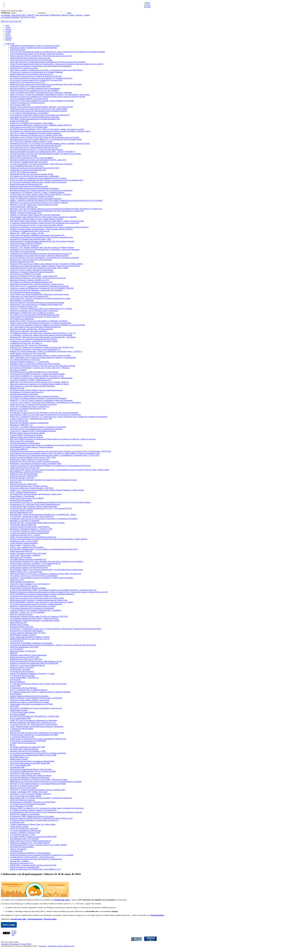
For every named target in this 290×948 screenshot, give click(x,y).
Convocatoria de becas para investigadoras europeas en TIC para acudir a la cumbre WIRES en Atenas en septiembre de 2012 (55, 453)
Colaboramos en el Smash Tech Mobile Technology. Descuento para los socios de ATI (41, 253)
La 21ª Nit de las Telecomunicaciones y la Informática (29, 113)
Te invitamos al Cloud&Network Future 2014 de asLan (30, 231)
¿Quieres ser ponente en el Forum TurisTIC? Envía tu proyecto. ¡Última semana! (39, 109)
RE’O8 (12, 745)
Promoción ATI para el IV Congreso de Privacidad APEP (30, 86)
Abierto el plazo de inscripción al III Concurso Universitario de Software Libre (38, 739)
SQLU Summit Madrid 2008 (20, 765)
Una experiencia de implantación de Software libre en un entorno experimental (38, 753)
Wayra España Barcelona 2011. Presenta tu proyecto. (29, 486)
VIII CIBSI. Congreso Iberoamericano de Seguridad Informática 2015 (35, 119)
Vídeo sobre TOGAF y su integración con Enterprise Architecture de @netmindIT (39, 286)
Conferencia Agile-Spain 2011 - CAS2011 (25, 535)
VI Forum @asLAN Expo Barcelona (23, 688)
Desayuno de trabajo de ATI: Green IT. (24, 586)
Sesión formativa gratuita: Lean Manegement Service (29, 567)
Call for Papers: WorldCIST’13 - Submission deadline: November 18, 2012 (37, 376)
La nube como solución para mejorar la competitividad (29, 533)
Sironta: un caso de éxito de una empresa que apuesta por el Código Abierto (37, 598)
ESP (2, 22)
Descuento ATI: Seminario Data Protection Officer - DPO (30, 239)
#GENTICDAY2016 (17, 50)
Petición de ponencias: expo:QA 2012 (23, 484)
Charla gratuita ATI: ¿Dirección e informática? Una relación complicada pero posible (40, 298)
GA (9, 22)
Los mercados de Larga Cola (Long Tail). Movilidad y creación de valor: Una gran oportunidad (44, 413)
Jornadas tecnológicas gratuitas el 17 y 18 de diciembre (29, 362)
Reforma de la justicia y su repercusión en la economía (29, 702)
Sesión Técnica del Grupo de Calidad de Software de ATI (30, 841)
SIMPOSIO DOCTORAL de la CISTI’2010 (26, 659)
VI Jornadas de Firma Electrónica (22, 671)
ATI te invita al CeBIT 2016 (20, 105)
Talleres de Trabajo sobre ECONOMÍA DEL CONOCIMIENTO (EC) (35, 869)
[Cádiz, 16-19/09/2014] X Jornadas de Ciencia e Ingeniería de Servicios (35, 198)
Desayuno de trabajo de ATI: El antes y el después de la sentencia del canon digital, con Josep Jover (45, 574)
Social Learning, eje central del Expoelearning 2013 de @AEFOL (33, 339)
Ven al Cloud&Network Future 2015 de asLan (26, 166)
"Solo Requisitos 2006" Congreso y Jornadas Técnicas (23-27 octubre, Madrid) (38, 845)
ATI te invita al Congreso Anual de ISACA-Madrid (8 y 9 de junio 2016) (36, 80)
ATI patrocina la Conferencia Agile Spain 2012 (27, 392)
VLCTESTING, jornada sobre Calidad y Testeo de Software (31, 516)
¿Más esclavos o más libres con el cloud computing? (28, 331)
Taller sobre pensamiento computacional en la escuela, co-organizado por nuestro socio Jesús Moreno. (46, 70)
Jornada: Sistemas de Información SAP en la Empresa (29, 696)
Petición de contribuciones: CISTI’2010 (24, 647)
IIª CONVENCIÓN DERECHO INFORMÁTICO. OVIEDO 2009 (34, 716)
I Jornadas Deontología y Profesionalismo (25, 443)
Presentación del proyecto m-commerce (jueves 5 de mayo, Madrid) (34, 90)
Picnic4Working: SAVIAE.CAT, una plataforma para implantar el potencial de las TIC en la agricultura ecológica (50, 502)
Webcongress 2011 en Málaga (20, 557)
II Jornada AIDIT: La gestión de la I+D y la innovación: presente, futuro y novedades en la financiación (47, 808)
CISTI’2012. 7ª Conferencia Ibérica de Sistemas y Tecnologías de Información (38, 427)
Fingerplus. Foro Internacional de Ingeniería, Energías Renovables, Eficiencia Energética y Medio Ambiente (48, 539)
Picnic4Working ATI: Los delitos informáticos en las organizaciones (34, 372)
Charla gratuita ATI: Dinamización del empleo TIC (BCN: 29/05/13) (34, 317)
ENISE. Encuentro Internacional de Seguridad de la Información (33, 537)
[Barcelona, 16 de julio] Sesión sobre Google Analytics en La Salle (34, 205)
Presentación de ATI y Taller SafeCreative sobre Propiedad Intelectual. (35, 504)
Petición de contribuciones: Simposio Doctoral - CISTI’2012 (31, 488)
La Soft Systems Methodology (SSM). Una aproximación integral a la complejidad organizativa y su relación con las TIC (53, 590)
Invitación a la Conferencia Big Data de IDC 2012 (28, 408)
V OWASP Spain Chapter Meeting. (22, 712)
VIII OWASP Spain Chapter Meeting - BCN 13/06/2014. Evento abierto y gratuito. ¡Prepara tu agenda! (47, 221)
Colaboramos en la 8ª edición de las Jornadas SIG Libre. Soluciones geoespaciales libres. (41, 237)
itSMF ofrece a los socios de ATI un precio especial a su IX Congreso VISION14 (39, 203)
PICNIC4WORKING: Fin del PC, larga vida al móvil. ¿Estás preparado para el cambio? (41, 602)
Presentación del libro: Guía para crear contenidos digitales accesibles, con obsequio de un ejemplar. (45, 154)
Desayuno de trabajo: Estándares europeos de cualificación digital (33, 48)
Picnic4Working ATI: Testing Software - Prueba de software (31, 447)
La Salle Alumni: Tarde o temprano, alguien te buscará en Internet (33, 506)
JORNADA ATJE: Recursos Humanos (24, 474)
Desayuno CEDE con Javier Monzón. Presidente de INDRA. (32, 196)
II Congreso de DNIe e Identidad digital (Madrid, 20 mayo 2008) (33, 755)
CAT (6, 22)
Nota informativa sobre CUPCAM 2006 (24, 839)
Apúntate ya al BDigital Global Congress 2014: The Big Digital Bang (35, 215)
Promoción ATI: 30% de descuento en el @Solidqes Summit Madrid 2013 (36, 304)
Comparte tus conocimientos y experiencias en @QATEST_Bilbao (34, 341)
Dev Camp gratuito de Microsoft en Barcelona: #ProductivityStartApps (35, 327)
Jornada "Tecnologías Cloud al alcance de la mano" (28, 553)
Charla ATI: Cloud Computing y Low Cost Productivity (30, 584)
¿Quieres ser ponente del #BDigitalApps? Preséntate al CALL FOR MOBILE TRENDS (42, 288)
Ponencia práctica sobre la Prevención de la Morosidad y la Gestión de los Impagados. (40, 323)
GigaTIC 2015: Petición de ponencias (23, 172)
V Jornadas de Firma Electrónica (21, 729)
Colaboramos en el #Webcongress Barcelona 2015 (28, 170)
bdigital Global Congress (19, 710)
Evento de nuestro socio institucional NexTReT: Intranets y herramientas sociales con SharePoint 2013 (46, 180)
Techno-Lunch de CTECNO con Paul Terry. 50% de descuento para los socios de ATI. (41, 56)
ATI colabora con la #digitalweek (22, 319)
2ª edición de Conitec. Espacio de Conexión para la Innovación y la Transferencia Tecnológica (43, 519)
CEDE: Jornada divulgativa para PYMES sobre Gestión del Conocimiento (36, 726)
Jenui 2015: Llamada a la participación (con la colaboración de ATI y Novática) (38, 178)
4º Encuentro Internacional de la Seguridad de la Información (32, 608)
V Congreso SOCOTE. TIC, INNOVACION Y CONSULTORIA (34, 724)
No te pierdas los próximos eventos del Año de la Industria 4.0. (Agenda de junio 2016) (41, 78)
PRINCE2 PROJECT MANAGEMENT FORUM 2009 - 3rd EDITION (36, 698)
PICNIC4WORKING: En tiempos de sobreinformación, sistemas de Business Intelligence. (42, 594)
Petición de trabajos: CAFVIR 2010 (23, 651)
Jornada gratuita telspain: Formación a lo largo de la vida (30, 58)
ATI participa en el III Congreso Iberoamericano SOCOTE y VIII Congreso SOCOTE (41, 508)
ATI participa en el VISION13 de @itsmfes (25, 274)
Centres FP (30, 15)
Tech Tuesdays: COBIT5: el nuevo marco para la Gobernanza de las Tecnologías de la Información (45, 415)
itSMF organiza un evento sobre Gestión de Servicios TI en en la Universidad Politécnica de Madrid (45, 782)
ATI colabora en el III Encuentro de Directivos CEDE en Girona (33, 596)
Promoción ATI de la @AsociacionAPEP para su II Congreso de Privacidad (37, 302)
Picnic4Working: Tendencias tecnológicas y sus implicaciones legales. (35, 620)
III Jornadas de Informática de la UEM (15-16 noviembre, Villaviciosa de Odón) (38, 779)
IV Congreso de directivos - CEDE (22, 835)
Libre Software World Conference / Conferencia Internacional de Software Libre (39, 600)
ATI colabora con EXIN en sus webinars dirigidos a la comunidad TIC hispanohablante (41, 378)
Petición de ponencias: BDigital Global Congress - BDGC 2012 (33, 457)
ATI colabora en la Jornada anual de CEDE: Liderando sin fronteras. (34, 396)
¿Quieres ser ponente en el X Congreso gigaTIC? (27, 103)
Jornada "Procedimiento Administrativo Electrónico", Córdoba (32, 673)
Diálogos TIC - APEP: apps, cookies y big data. (27, 233)
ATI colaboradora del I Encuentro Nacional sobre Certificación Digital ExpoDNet (39, 256)
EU (12, 22)
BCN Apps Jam (15, 482)
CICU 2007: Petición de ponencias (22, 800)
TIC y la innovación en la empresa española (25, 796)
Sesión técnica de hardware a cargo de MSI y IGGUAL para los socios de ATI (38, 278)
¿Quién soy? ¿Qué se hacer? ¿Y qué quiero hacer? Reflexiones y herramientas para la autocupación (45, 402)
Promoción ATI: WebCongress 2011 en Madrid (27, 498)
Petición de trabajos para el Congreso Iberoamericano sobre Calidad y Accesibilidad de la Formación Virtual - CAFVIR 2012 (54, 455)
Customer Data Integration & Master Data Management (30, 777)
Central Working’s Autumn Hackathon (23, 543)
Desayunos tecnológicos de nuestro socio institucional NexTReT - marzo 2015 (38, 160)
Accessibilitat (5, 15)
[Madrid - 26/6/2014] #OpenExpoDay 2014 (25, 213)
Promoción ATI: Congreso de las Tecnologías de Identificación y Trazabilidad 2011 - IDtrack (43, 514)
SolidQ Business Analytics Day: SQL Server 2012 (28, 353)
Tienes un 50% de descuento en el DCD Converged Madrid (31, 158)
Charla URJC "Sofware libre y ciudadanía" (25, 555)
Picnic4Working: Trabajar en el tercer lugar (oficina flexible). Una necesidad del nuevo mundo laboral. (46, 569)
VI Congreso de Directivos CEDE (22, 676)
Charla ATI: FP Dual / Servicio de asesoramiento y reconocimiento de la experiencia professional (44, 258)
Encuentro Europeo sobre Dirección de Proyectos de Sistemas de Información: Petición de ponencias (46, 812)
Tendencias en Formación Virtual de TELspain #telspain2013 (32, 272)
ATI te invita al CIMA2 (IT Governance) (24, 245)
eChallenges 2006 (16, 851)
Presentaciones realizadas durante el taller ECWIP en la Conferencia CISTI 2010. (39, 616)
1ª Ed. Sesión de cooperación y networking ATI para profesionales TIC (35, 349)
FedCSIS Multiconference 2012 (21, 512)
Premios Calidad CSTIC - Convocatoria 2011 (26, 572)
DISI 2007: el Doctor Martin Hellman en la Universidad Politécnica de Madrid (38, 784)
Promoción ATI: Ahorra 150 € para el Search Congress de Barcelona (34, 461)
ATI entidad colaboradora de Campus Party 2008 (27, 747)
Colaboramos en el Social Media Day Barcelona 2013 (29, 296)
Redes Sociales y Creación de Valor (22, 545)
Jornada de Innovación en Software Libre (25, 468)
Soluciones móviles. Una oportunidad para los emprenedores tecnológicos (36, 429)
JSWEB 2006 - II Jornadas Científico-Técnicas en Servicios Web (33, 865)
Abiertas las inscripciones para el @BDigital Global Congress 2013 (34, 311)
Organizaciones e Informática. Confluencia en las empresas (31, 643)
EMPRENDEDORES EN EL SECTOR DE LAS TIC (30, 639)
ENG (16, 22)
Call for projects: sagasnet (19, 826)
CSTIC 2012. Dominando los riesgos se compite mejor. (30, 406)
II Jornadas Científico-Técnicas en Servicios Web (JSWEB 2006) (33, 837)
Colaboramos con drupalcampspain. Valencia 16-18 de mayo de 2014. (35, 46)
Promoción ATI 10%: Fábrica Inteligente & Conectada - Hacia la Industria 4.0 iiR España (42, 101)
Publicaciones (55, 15)
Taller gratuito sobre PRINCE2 (21, 551)
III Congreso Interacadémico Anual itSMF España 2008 (30, 763)
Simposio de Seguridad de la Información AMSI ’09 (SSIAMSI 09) (34, 663)
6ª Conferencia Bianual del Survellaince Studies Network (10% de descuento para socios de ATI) (44, 223)
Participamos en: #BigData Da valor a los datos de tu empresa (32, 313)
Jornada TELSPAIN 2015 (19, 121)
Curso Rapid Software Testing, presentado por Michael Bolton (32, 761)
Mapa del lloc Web (18, 15)
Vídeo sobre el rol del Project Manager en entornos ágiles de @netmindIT (36, 290)
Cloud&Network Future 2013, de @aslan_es (26, 343)
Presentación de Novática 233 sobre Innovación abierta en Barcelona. (35, 117)
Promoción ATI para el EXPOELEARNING (26, 243)
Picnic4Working (16, 694)
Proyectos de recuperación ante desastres (24, 786)
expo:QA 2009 (15, 686)
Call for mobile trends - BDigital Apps (23, 207)
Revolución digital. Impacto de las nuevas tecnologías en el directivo (34, 188)
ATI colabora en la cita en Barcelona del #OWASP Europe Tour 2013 (35, 315)
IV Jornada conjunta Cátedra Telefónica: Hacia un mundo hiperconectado (36, 390)
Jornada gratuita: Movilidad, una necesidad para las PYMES (31, 704)
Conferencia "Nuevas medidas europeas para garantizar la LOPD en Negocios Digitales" (42, 578)
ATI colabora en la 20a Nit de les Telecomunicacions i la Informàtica (34, 176)
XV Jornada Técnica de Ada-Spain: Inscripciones (27, 804)
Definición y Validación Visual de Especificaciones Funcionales (33, 606)
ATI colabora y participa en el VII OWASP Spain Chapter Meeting (34, 576)
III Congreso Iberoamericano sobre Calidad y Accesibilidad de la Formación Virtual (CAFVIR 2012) (46, 445)
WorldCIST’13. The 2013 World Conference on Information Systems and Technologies (41, 400)
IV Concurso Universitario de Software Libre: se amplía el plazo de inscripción (38, 684)
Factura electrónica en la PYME (21, 806)
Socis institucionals (42, 15)
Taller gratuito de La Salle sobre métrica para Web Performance (32, 386)
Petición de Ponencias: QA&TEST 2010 (24, 657)
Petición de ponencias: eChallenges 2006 (24, 867)
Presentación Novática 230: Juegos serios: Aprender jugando (31, 174)
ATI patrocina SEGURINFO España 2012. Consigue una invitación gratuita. (37, 374)
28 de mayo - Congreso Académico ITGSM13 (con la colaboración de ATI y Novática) (41, 309)
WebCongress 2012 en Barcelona (22, 441)
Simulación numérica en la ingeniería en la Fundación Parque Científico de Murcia (39, 384)
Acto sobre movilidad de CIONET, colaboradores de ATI (30, 380)
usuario (13, 13)
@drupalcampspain (34, 919)
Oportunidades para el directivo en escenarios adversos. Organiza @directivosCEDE (40, 355)
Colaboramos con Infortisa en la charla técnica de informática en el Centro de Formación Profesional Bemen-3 (49, 227)
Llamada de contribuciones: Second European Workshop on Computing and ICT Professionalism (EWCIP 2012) (50, 466)
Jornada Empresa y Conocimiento (22, 496)
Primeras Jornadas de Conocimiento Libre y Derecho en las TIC (33, 722)
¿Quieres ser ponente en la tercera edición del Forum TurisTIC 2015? (34, 168)
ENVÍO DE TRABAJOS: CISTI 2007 (24, 828)
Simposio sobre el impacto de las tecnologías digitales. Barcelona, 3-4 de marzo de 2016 (41, 107)
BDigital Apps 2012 (17, 388)
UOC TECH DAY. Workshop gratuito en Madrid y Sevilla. (31, 141)
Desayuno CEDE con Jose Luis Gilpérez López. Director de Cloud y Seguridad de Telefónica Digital (46, 264)
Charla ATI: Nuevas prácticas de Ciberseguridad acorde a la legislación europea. (38, 111)
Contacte (87, 15)
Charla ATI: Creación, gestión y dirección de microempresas (31, 270)
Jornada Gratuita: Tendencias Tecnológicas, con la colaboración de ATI (35, 563)
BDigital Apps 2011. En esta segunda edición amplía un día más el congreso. (37, 523)
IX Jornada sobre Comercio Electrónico (24, 749)
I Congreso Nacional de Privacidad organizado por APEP (30, 565)
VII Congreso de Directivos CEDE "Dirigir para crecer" (30, 531)
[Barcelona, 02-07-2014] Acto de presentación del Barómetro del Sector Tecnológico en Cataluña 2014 (47, 211)
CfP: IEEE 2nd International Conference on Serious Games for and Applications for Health (42, 366)
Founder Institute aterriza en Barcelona (24, 394)
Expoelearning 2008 (17, 767)
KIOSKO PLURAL (28, 17)
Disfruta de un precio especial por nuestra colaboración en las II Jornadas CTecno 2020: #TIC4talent (46, 84)
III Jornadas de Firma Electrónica (22, 847)
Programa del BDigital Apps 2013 (22, 262)
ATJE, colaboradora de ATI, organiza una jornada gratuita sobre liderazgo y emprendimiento (43, 357)
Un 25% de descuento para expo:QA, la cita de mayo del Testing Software (36, 225)
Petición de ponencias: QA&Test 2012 (23, 476)
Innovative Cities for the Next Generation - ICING (28, 751)
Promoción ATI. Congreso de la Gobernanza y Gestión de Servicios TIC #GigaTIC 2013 (42, 347)
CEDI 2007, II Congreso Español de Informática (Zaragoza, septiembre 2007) (38, 790)
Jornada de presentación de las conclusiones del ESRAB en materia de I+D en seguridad (41, 855)
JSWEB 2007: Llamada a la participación (25, 814)
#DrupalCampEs (157, 915)
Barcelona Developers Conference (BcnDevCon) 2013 (29, 280)
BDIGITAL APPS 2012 (18, 410)
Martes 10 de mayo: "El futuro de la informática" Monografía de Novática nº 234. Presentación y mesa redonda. (50, 94)
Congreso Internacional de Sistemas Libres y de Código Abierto (33, 824)
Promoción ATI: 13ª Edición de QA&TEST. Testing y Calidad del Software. (37, 192)
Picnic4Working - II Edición (20, 669)
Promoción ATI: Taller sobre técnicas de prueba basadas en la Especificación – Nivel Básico (43, 337)
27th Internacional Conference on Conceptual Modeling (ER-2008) (34, 735)
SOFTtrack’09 (15, 680)
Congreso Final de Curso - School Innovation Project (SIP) (31, 419)
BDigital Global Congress (19, 625)
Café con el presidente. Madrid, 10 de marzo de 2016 (29, 99)
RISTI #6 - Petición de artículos (21, 614)
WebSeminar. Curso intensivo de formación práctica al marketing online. (36, 463)
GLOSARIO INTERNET (10, 17)
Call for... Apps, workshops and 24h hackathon (27, 547)
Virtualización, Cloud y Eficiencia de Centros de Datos (29, 459)
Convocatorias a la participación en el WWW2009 (28, 741)
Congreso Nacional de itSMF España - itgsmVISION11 (30, 527)
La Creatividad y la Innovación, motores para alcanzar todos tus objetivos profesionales (41, 335)
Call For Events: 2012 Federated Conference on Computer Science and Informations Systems (43, 480)
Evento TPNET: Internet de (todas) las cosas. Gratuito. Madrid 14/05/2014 (36, 219)
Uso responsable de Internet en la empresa (25, 292)
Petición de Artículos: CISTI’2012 (22, 478)
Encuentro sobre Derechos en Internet (23, 156)
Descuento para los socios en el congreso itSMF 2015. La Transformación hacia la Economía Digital (46, 139)
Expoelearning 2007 (17, 822)
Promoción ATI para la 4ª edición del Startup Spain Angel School (33, 404)
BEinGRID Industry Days (19, 757)
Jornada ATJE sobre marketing (21, 500)
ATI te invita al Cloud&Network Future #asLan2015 (29, 162)
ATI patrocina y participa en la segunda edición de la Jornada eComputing (36, 72)
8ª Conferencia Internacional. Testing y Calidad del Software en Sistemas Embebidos (40, 692)
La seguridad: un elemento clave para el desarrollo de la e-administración (36, 859)
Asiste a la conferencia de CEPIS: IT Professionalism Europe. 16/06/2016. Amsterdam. (41, 92)
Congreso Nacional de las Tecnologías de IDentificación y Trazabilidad (35, 610)
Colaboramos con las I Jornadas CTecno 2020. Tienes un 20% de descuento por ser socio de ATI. (44, 137)
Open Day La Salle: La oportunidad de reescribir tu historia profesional (35, 133)
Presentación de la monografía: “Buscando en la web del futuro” (33, 802)
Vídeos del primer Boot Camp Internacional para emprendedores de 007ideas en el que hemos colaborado (47, 62)
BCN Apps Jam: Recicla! (19, 421)
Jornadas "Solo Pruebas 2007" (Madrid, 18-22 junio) (29, 792)
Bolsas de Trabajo (67, 15)
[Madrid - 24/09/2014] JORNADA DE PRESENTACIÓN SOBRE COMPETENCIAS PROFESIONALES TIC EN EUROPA (56, 200)
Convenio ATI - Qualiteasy (19, 861)
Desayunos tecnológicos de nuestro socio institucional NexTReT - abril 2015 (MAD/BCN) (42, 152)
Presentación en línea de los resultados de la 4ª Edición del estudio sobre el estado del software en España (47, 97)
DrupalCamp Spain (61, 900)
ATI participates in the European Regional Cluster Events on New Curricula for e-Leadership (43, 217)
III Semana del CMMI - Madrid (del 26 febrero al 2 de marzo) (32, 816)
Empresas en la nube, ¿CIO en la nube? (24, 541)
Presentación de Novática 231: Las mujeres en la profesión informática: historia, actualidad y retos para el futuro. (50, 143)
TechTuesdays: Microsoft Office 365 (23, 525)
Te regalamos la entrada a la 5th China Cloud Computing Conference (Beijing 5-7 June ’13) (43, 333)
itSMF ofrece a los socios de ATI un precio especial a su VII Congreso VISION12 (39, 382)
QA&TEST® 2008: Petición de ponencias (25, 773)
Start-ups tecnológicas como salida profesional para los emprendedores (35, 88)
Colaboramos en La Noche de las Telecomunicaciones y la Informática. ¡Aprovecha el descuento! (45, 249)
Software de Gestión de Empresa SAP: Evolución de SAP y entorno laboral (37, 733)
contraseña (41, 13)
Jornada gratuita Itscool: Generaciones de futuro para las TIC (31, 74)
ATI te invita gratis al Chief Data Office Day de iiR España (31, 60)
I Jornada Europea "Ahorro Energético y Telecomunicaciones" (32, 857)
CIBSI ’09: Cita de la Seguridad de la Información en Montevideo (33, 720)
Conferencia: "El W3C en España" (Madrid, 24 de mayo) (30, 794)
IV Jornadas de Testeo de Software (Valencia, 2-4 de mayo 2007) (33, 810)
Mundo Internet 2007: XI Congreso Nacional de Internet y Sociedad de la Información (41, 798)
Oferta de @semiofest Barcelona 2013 (23, 307)
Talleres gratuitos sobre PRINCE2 (22, 582)
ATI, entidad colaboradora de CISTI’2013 (25, 360)
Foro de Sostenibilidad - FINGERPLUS (24, 678)
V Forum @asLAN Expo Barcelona (23, 743)
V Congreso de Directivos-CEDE (22, 737)
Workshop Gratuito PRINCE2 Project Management (28, 655)
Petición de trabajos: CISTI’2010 (22, 667)
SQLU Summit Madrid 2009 (20, 718)
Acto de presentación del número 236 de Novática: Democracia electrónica (36, 54)
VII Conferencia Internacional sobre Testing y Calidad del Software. (34, 618)
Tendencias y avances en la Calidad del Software (27, 665)
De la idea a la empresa (18, 370)
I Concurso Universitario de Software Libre (25, 830)
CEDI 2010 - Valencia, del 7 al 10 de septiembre (27, 612)
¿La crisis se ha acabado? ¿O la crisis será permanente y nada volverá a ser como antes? (41, 164)
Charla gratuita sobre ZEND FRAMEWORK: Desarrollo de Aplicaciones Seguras (39, 294)
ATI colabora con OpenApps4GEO (22, 251)
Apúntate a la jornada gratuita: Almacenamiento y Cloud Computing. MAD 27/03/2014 (41, 229)
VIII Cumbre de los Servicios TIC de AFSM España (28, 127)
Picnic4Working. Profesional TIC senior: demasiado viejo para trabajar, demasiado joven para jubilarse (46, 561)
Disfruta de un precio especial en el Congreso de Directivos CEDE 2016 (36, 76)
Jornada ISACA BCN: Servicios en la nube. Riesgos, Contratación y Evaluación (39, 321)
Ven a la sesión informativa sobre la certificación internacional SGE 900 (35, 145)
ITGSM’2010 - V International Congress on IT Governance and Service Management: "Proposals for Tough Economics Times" (56, 629)
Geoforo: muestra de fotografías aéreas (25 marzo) (28, 633)
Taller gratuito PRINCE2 (19, 449)
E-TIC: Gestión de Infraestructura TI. (23, 492)
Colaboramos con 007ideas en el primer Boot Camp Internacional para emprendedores (41, 66)
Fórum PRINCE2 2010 (18, 623)
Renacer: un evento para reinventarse (23, 788)
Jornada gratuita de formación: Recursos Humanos (28, 588)
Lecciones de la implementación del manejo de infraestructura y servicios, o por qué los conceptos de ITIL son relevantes (53, 645)
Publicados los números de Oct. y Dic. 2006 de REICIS (30, 843)
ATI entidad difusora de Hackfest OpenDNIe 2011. (28, 559)
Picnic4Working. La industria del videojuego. (26, 472)
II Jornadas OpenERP (18, 714)
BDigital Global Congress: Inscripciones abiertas (27, 433)
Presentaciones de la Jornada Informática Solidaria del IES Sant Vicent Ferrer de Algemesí (42, 241)
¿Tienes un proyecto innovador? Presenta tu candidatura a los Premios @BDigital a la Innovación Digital (47, 325)
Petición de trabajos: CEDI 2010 (21, 627)
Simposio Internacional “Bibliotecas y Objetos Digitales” (30, 853)
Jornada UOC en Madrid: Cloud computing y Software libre (31, 123)
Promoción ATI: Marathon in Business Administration (29, 423)
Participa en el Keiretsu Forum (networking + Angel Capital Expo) (34, 276)
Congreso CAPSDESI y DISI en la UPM (25, 832)
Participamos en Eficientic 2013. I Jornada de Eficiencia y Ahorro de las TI (36, 284)
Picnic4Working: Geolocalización (22, 300)
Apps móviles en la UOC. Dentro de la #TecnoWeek (29, 345)
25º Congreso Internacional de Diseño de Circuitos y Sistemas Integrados (36, 604)
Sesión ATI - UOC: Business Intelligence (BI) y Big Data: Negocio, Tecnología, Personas (42, 247)
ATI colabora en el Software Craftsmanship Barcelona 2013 (31, 282)
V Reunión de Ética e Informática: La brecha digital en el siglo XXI (34, 820)
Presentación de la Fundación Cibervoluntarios (26, 631)
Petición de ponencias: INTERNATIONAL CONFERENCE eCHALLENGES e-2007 (41, 818)
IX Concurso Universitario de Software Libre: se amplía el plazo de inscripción (38, 182)
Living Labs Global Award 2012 (21, 510)
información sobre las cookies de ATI (61, 946)
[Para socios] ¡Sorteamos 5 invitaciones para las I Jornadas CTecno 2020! (36, 135)
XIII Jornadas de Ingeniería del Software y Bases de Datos (31, 769)
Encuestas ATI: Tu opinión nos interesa (24, 68)
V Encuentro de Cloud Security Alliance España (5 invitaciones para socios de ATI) (40, 115)
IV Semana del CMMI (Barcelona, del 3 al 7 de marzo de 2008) (33, 771)
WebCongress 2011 (17, 580)
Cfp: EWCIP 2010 (16, 641)
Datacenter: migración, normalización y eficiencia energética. (31, 329)
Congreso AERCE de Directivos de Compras (26, 435)
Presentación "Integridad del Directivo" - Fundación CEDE (31, 529)
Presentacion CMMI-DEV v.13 (21, 425)
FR (20, 22)
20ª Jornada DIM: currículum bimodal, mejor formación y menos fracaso (36, 494)
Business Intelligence (17, 682)
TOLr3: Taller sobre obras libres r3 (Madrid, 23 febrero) (30, 637)
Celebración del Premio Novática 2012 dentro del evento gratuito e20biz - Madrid (39, 268)
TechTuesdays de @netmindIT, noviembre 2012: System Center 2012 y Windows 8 (40, 368)
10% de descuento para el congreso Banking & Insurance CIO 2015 (34, 147)
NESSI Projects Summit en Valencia (23, 635)
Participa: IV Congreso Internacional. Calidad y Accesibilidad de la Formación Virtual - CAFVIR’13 (46, 351)
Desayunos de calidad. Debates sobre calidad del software (30, 775)
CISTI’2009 (14, 706)
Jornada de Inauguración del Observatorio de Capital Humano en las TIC (36, 661)
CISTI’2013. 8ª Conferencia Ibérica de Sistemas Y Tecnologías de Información (38, 398)
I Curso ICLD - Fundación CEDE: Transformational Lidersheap (33, 431)
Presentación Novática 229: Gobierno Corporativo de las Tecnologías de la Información (41, 190)
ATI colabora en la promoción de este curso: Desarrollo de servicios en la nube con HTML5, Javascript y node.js (50, 131)
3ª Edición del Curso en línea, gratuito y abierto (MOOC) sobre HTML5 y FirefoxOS (40, 194)
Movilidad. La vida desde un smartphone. (25, 521)
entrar (69, 13)
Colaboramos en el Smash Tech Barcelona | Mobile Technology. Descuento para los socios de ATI (45, 266)
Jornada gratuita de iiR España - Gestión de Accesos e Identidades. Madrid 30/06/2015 (41, 125)
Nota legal (42, 946)
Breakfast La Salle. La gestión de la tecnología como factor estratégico (35, 364)
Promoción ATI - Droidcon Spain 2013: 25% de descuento (31, 260)
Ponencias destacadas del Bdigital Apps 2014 (26, 184)
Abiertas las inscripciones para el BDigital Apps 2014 (29, 186)
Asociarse (78, 15)
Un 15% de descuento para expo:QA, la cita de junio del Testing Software (36, 150)
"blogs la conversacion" (18, 849)
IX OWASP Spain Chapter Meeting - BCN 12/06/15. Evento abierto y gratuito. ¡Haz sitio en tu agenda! (47, 129)
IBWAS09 (13, 653)
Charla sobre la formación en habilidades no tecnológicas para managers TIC (37, 235)
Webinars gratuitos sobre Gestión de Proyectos (26, 437)
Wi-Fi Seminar (15, 731)
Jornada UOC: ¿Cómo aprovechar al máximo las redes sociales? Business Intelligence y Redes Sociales (47, 490)
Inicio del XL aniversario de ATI (21, 863)
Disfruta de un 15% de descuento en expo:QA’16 (27, 82)
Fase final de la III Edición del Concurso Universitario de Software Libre (36, 708)
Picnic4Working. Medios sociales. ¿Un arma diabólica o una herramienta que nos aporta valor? (44, 549)
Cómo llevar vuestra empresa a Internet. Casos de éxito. (30, 700)
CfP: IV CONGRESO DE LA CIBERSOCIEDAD (28, 690)
